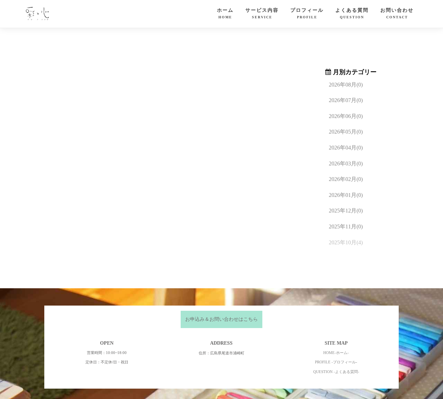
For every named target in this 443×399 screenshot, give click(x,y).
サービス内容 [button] (262, 13)
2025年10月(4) (346, 242)
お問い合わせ (397, 13)
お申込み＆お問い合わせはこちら (221, 319)
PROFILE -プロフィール (335, 362)
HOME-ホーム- (336, 353)
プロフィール (307, 13)
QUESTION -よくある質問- (336, 372)
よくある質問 (352, 13)
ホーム (225, 13)
